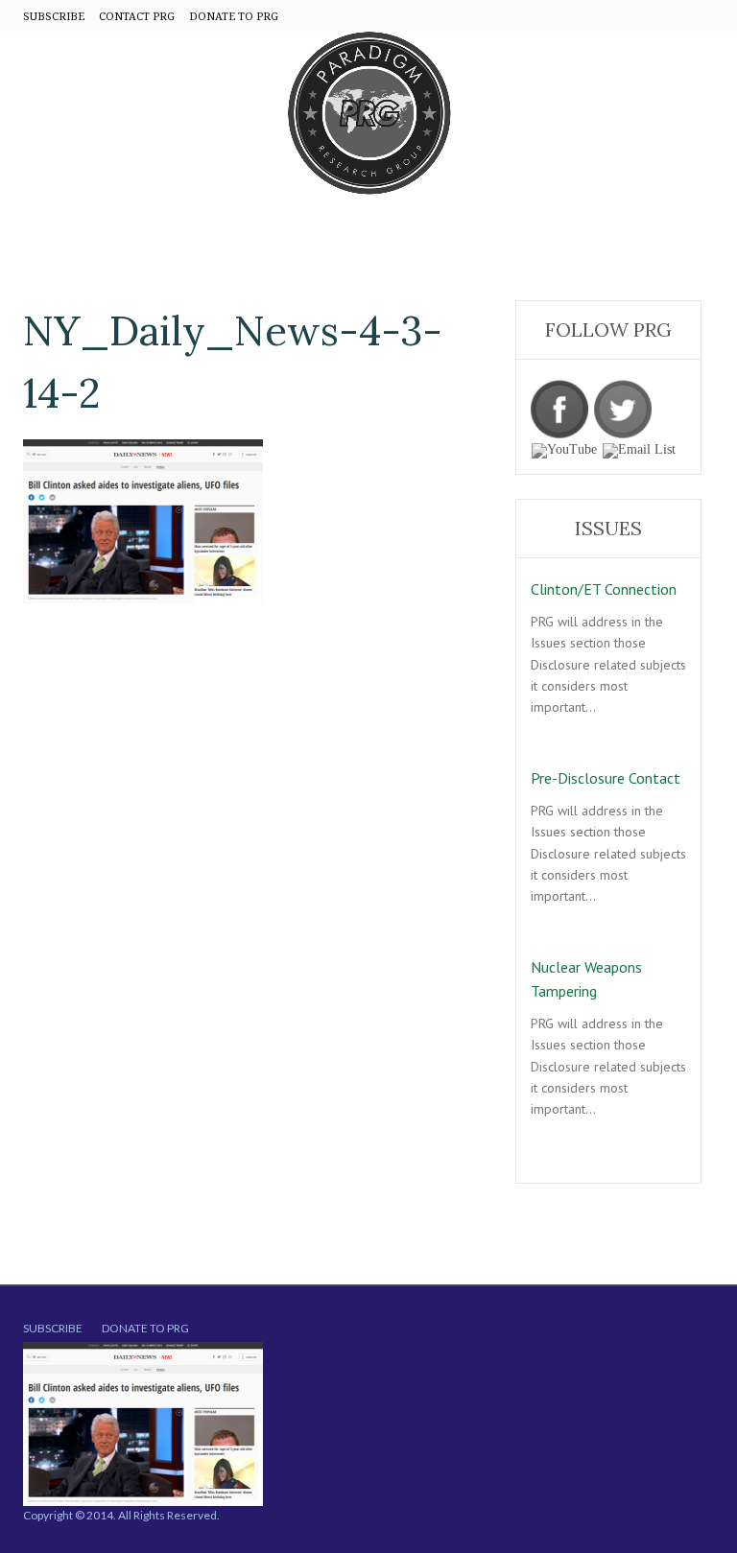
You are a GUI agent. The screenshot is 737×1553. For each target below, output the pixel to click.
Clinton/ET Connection (604, 589)
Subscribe (53, 1328)
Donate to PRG (145, 1328)
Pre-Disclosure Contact (605, 778)
